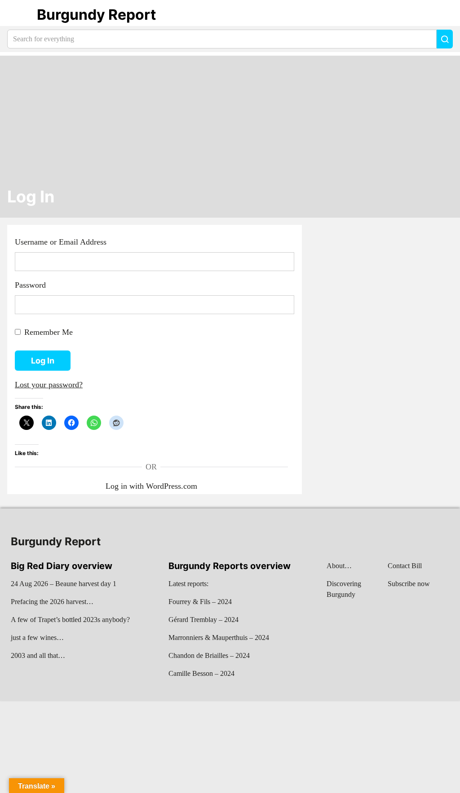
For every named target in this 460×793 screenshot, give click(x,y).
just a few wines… (37, 637)
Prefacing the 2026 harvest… (52, 601)
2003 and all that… (38, 655)
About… (339, 566)
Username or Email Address (60, 241)
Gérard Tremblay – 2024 (203, 619)
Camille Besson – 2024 (201, 673)
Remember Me (48, 332)
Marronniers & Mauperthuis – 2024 (218, 637)
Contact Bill (405, 566)
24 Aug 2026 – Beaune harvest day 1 (63, 583)
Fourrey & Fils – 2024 (200, 601)
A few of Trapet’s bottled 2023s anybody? (70, 619)
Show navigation (18, 15)
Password (30, 284)
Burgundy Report (96, 14)
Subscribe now (409, 583)
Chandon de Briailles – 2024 (209, 655)
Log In (30, 196)
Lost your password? (49, 384)
